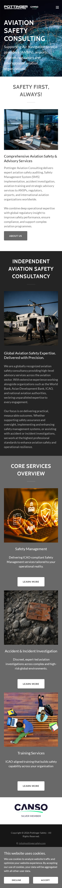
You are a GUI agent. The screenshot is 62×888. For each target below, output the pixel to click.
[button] (57, 7)
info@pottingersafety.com (32, 843)
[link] (21, 7)
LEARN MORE (31, 581)
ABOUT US (15, 235)
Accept (45, 880)
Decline (16, 880)
